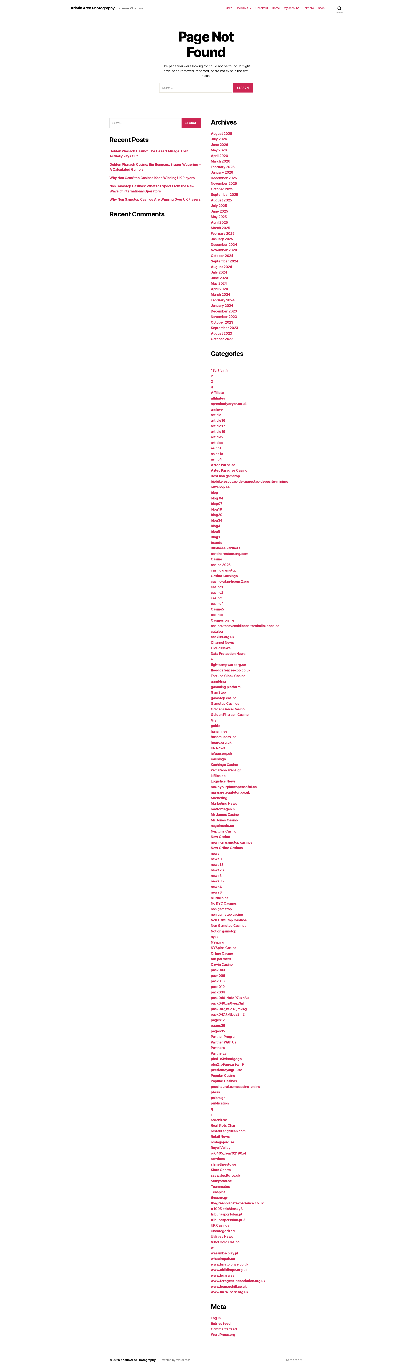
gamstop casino (223, 698)
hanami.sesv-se (223, 737)
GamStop (218, 692)
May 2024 (219, 283)
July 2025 (219, 206)
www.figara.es (222, 1275)
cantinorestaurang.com (229, 554)
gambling (218, 681)
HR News (218, 748)
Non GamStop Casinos (229, 920)
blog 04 (217, 498)
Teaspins (218, 1192)
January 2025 (222, 239)
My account (291, 8)
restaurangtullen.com (228, 1131)
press (215, 1092)
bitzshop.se (220, 487)
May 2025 (219, 217)
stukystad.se (221, 1181)
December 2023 (224, 311)
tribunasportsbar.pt (226, 1214)
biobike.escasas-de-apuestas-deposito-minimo (249, 482)
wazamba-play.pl (224, 1253)
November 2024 (224, 250)
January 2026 (222, 172)
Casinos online (222, 620)
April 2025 (219, 222)
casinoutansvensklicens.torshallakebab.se (245, 626)
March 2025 (220, 228)
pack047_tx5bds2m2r (228, 1014)
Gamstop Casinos (225, 704)
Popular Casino (223, 1076)
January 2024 (222, 306)
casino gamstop (223, 570)
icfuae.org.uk (221, 754)
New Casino (220, 837)
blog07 (216, 504)
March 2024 (220, 295)
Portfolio (308, 8)
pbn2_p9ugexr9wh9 (227, 1064)
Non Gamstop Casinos (228, 926)
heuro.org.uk (221, 742)
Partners (218, 1048)
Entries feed (221, 1324)
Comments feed (224, 1329)
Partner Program (224, 1037)
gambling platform (225, 687)
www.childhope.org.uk (229, 1270)
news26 (217, 870)
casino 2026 (221, 565)
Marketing (219, 798)
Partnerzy (219, 1053)
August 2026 (221, 134)
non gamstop (221, 909)
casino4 (217, 604)
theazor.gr (219, 1198)
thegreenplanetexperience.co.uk (237, 1203)
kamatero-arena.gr (226, 770)
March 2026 (220, 161)
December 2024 (224, 245)
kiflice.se (218, 776)
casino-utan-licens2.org (230, 581)
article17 (218, 426)
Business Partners (225, 548)
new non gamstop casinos (232, 842)
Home (276, 8)
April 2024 (219, 289)
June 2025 (219, 211)
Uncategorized (223, 1231)
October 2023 (222, 322)
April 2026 (219, 156)
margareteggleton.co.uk (230, 792)
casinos (217, 615)
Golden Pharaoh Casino (229, 715)
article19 (218, 432)
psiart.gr (218, 1098)
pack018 (218, 981)
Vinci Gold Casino (225, 1242)
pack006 (218, 976)
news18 (217, 865)
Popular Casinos (224, 1081)
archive (217, 409)
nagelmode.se (222, 826)
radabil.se (219, 1120)
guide (215, 726)
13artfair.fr (219, 370)
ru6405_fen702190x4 (228, 1153)
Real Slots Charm (225, 1125)
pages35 (218, 1031)
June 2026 (219, 145)
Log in (215, 1318)
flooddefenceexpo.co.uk (230, 670)
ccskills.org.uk (222, 637)
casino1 (217, 587)
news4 (216, 887)
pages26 (218, 1026)
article (216, 415)
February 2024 (223, 300)
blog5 (215, 532)
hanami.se (219, 731)
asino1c (217, 454)
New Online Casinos (227, 848)
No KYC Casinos (224, 903)
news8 (216, 892)
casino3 (217, 598)
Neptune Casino (223, 831)
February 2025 (222, 234)
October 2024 (222, 256)
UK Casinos (220, 1225)
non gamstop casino (227, 915)
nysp (215, 937)
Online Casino (222, 953)
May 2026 (219, 150)
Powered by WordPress (175, 1360)
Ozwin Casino (222, 965)
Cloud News (220, 648)
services (218, 1159)
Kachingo (218, 759)
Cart (229, 8)
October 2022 (222, 339)
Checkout (242, 8)
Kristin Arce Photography (93, 8)
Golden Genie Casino (228, 709)
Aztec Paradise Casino (229, 470)
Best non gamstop (225, 476)
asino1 (216, 448)
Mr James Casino (225, 815)
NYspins (217, 942)
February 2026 (223, 167)
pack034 (218, 992)
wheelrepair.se (223, 1259)
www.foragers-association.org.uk (238, 1281)
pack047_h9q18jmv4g (229, 1009)
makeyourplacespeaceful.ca (234, 787)
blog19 (216, 509)
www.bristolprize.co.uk (229, 1264)
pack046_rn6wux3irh (228, 1003)
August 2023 (221, 333)
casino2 (217, 593)
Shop (321, 8)
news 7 (216, 859)
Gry (214, 720)
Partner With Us (223, 1042)
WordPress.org (223, 1335)
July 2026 (219, 139)
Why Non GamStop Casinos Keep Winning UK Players (152, 178)
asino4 (216, 459)
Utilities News (222, 1236)
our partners (221, 959)
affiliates (218, 398)
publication (220, 1103)
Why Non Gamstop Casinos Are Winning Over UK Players (155, 199)
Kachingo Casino (224, 765)
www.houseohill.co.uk (229, 1287)
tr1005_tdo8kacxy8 (227, 1209)
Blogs (215, 537)
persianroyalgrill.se (226, 1070)
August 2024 (221, 267)
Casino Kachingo (224, 576)
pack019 (218, 987)
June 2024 (219, 278)
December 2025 (224, 178)
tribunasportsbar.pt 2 (228, 1220)
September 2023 (224, 328)
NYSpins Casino (223, 948)
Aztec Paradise (223, 465)
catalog (217, 631)
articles (217, 443)
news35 (217, 881)
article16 (218, 421)
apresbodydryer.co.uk (229, 404)
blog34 (216, 520)
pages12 (218, 1020)
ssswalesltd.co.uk (225, 1175)
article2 (217, 437)
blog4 (215, 526)
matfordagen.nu (224, 809)
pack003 (218, 970)
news (215, 854)
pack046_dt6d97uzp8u (230, 998)
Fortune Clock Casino (228, 676)
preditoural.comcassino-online (235, 1087)
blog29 (216, 515)
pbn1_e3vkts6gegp (226, 1059)
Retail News (220, 1137)
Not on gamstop (223, 931)
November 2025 (224, 184)
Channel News (222, 643)
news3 (216, 876)
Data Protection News (228, 654)
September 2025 (224, 195)
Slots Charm (221, 1170)
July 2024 (219, 272)
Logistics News (223, 781)
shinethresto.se (223, 1164)
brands (216, 543)
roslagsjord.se (222, 1142)
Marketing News (224, 803)
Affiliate (217, 393)
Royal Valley (220, 1148)
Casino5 (217, 609)
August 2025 (221, 200)
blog (214, 493)
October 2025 (222, 189)
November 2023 (224, 317)
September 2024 (224, 261)
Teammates (220, 1187)
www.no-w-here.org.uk (229, 1292)
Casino (216, 559)
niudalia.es (219, 898)
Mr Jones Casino (224, 820)
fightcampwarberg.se (228, 665)
